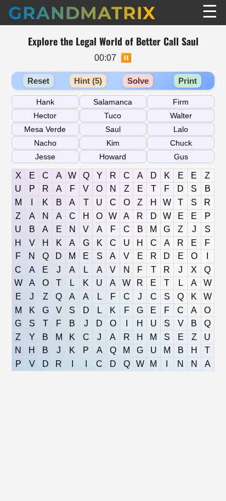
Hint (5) (88, 80)
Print (187, 80)
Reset (38, 80)
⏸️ (126, 57)
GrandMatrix (82, 13)
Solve (138, 80)
